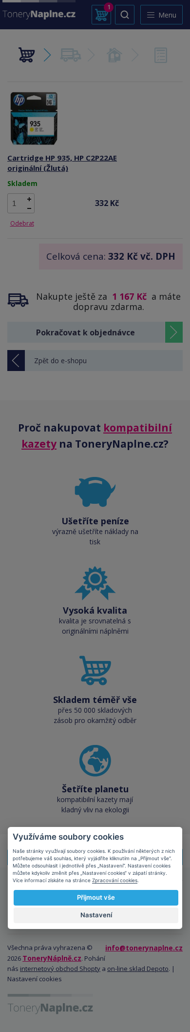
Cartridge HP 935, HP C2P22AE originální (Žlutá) (62, 163)
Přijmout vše (96, 897)
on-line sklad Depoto (138, 968)
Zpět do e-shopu (60, 360)
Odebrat (22, 223)
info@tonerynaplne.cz (144, 947)
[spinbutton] (21, 203)
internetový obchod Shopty (60, 968)
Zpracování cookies (114, 880)
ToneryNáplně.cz (51, 958)
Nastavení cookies (34, 978)
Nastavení (96, 915)
